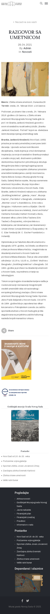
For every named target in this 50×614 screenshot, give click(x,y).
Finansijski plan (24, 513)
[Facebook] (22, 600)
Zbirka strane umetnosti (14, 475)
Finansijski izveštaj (26, 517)
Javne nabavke (24, 510)
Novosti (27, 51)
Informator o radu (25, 525)
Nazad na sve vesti (26, 22)
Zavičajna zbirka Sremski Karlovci (19, 471)
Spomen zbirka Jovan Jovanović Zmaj (21, 466)
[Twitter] (27, 600)
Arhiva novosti (23, 499)
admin (27, 48)
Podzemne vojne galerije (15, 461)
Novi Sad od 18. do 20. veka (16, 456)
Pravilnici (21, 521)
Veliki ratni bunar (10, 480)
